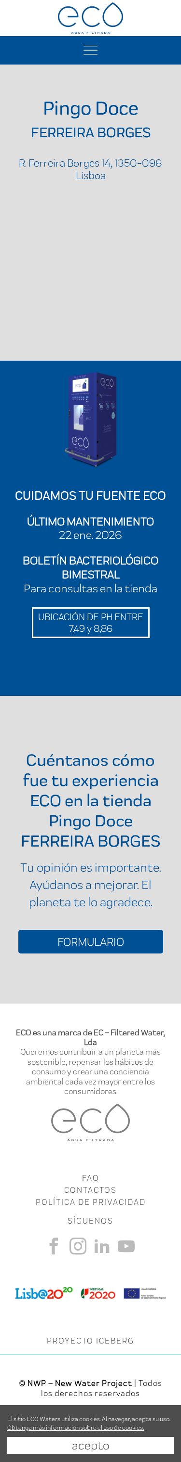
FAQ (90, 1178)
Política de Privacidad (91, 1202)
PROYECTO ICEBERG (90, 1340)
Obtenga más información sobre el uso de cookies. (75, 1427)
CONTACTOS (90, 1190)
